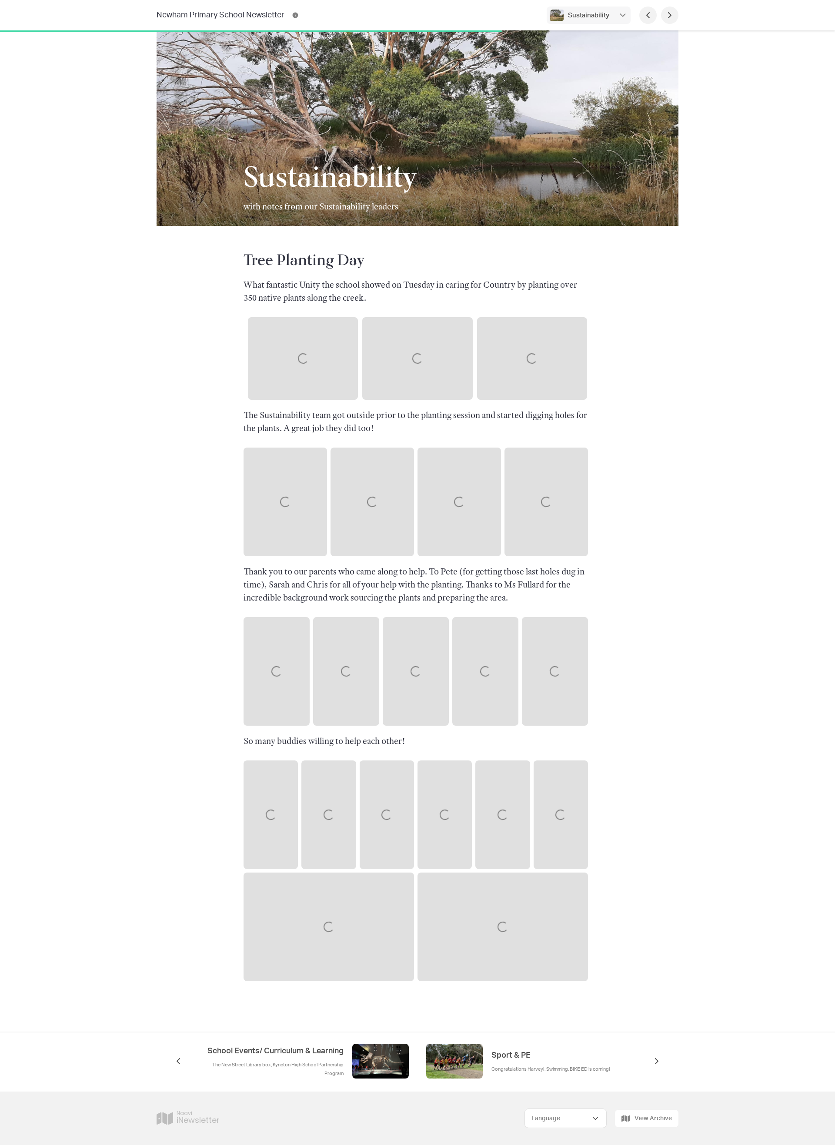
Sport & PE (511, 1055)
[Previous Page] (648, 15)
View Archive (653, 1118)
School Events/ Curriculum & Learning (275, 1051)
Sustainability (588, 15)
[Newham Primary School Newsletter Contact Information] (295, 15)
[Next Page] (669, 15)
